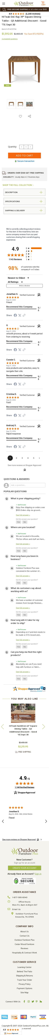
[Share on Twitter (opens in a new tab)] (19, 315)
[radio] (34, 248)
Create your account (24, 868)
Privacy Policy (24, 984)
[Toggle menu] (3, 3)
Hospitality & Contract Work (24, 952)
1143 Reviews (16, 259)
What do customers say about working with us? (26, 590)
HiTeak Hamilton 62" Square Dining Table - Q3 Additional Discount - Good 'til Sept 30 (23, 730)
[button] (18, 522)
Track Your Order (24, 980)
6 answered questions (10, 39)
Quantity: (12, 146)
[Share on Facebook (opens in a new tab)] (15, 316)
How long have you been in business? (24, 557)
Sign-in (38, 873)
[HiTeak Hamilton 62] (23, 713)
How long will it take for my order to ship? (25, 621)
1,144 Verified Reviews (24, 787)
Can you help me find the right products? (26, 653)
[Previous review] (3, 821)
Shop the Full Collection (17, 185)
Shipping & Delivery (15, 210)
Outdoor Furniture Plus (24, 940)
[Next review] (46, 821)
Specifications (12, 201)
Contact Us (24, 936)
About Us (24, 931)
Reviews (24, 948)
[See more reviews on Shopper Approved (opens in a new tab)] (24, 315)
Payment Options (24, 988)
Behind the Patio (24, 971)
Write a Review (24, 286)
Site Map (24, 992)
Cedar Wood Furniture (24, 944)
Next (43, 726)
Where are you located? (23, 527)
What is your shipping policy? (25, 498)
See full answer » (23, 515)
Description (11, 192)
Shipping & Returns (24, 975)
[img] (24, 783)
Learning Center (24, 967)
